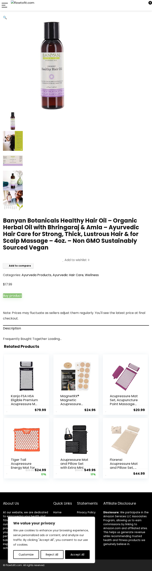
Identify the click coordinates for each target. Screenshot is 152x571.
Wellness (92, 275)
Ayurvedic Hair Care (68, 275)
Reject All (52, 555)
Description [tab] (12, 328)
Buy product (12, 295)
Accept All (77, 555)
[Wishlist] (140, 5)
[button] (5, 17)
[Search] (131, 5)
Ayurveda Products (36, 275)
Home (57, 512)
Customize (26, 555)
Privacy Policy (86, 512)
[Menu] (5, 5)
